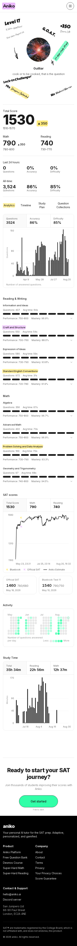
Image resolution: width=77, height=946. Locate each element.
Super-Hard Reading (15, 873)
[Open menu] (70, 6)
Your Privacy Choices (48, 873)
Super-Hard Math (13, 868)
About (39, 852)
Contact (40, 857)
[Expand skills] (71, 318)
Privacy (39, 868)
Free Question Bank (15, 857)
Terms (39, 862)
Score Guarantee (45, 878)
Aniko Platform (12, 852)
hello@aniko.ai (12, 894)
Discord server (12, 899)
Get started (38, 801)
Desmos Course (13, 862)
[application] (38, 539)
